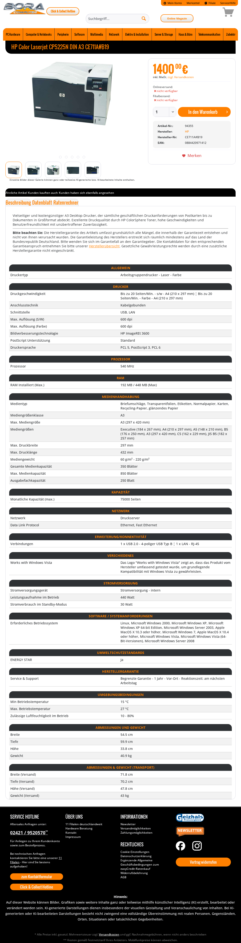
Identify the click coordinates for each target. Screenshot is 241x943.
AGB (123, 877)
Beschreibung (18, 202)
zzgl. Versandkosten (181, 77)
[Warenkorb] (211, 13)
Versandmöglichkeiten (135, 828)
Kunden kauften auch (43, 193)
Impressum (73, 837)
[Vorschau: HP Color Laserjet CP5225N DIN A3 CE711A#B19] (13, 170)
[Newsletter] (202, 832)
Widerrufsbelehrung (134, 873)
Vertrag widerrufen (203, 862)
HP (187, 132)
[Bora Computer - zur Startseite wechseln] (24, 13)
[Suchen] (143, 18)
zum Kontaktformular (36, 876)
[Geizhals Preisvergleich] (202, 818)
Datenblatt (42, 202)
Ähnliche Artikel (16, 193)
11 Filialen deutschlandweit (83, 824)
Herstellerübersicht (104, 246)
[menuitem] (172, 3)
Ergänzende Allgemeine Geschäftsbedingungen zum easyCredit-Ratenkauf (139, 864)
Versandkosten (109, 934)
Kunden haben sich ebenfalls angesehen (86, 193)
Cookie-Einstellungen (134, 852)
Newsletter (128, 824)
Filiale (212, 3)
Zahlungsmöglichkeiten (136, 833)
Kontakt (70, 833)
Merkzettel (193, 3)
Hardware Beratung (78, 828)
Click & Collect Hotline (63, 11)
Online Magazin (177, 18)
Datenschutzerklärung (136, 856)
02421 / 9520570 (29, 833)
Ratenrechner (65, 202)
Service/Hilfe (228, 3)
